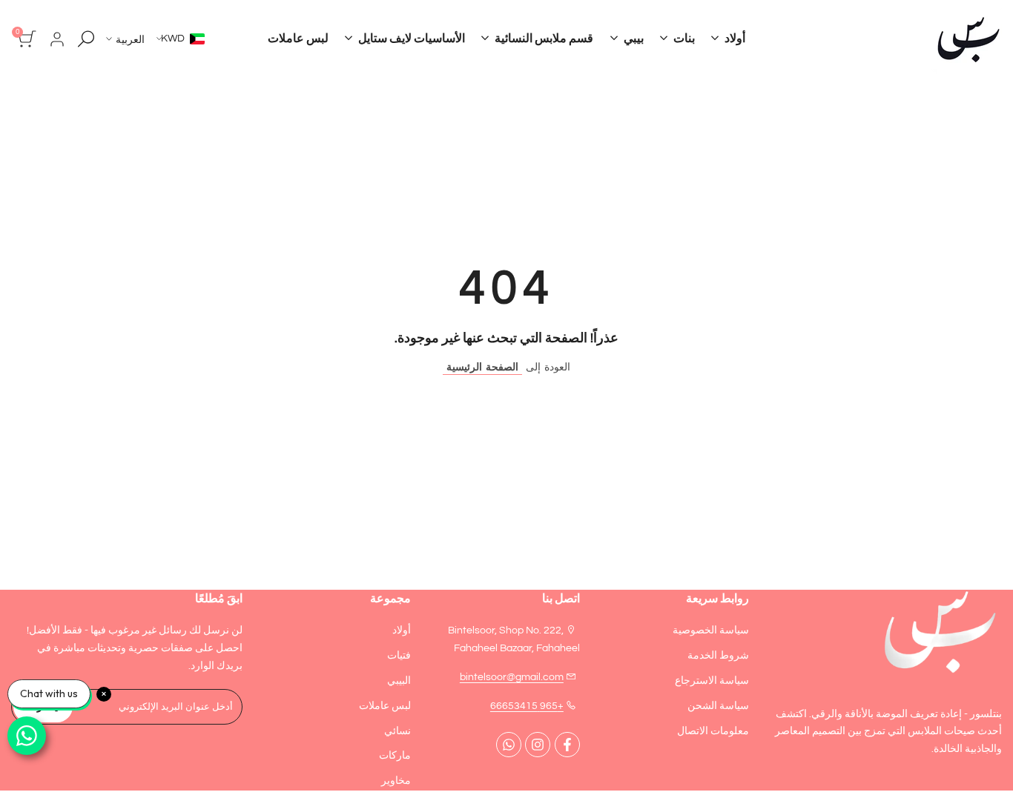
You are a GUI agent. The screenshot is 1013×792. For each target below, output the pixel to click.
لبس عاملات (385, 706)
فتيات (399, 655)
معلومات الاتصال (713, 731)
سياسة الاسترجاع (712, 681)
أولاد (401, 630)
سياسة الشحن (718, 706)
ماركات (395, 756)
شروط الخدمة (718, 655)
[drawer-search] (86, 38)
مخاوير (396, 781)
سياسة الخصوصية (711, 630)
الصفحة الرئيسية (482, 367)
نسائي (397, 731)
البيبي (399, 681)
